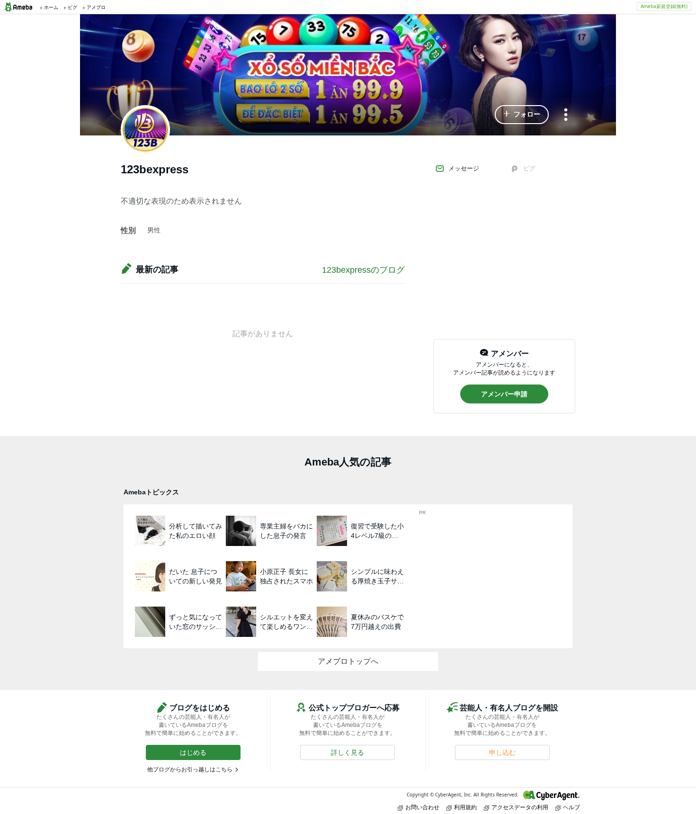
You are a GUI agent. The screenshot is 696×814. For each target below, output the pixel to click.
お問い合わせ (422, 807)
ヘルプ (571, 807)
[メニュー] (565, 115)
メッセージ (463, 168)
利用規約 (465, 807)
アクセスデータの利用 (519, 807)
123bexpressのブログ (363, 270)
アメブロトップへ (348, 661)
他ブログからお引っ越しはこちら (189, 769)
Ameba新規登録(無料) (664, 6)
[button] (522, 114)
